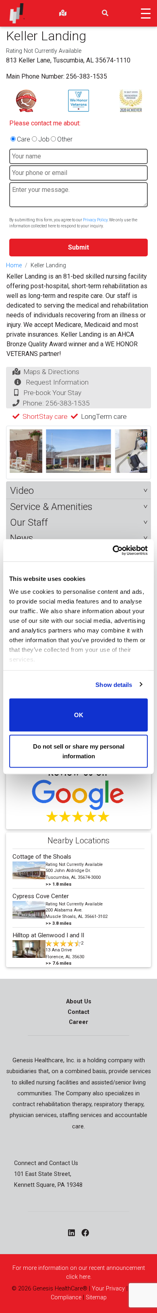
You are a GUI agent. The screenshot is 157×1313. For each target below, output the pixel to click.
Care (23, 139)
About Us (78, 1001)
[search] (105, 13)
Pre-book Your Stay (52, 393)
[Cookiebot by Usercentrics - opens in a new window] (113, 550)
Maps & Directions (51, 372)
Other (64, 139)
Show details (113, 684)
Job (44, 139)
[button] (78, 491)
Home (14, 265)
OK (78, 715)
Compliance (66, 1297)
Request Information (57, 382)
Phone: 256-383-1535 (56, 403)
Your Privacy (108, 1288)
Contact (78, 1012)
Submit (78, 247)
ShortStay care (45, 416)
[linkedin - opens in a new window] (71, 1233)
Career (78, 1022)
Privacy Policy (95, 220)
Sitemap (96, 1297)
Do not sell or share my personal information (78, 751)
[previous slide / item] (15, 452)
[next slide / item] (141, 452)
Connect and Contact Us (46, 1163)
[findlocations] (63, 13)
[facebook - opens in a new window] (85, 1233)
